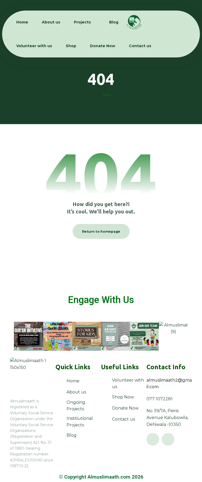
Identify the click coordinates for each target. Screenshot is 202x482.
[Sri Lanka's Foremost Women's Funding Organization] (134, 22)
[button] (153, 439)
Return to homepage (101, 231)
